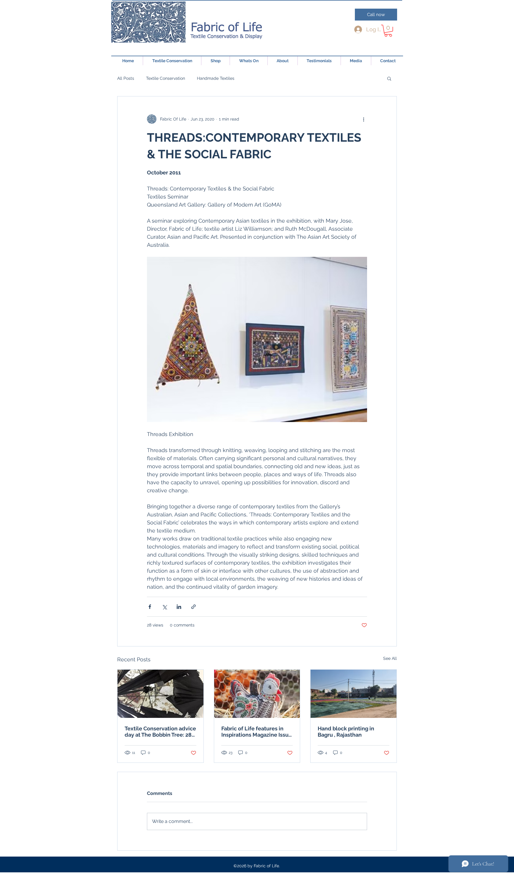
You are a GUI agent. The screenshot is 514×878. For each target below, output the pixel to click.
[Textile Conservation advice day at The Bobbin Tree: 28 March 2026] (160, 694)
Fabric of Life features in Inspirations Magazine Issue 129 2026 (256, 731)
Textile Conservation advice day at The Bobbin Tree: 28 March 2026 (160, 731)
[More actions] (363, 119)
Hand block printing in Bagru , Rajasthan (346, 731)
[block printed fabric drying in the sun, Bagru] (354, 694)
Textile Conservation (165, 78)
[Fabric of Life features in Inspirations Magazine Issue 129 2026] (257, 694)
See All (390, 658)
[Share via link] (193, 607)
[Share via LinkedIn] (179, 607)
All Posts (125, 78)
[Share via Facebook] (150, 607)
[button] (388, 31)
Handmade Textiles (215, 78)
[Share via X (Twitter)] (164, 607)
